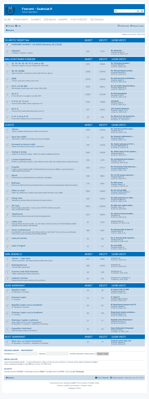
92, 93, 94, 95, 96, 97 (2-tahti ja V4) (28, 63)
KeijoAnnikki (122, 168)
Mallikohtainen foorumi (20, 59)
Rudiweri (121, 199)
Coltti (119, 330)
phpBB (73, 383)
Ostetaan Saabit (19, 297)
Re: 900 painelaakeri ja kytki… (122, 71)
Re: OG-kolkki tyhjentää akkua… (123, 86)
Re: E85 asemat (117, 182)
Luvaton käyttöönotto (21, 159)
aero (119, 130)
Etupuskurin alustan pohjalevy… (123, 312)
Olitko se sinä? (18, 190)
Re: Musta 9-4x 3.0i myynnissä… (123, 116)
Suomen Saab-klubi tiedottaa (25, 271)
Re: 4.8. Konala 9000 (118, 190)
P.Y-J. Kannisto (123, 278)
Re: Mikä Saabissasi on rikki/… (122, 198)
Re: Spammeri (116, 50)
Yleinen (15, 129)
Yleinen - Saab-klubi (21, 258)
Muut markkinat (15, 336)
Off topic (16, 205)
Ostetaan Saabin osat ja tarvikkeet (27, 312)
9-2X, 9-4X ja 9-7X (20, 116)
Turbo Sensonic (123, 118)
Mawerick (121, 87)
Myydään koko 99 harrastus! (121, 320)
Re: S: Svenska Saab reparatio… (123, 238)
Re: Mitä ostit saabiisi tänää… (122, 205)
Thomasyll (80, 371)
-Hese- (120, 161)
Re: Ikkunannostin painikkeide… (123, 78)
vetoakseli (115, 101)
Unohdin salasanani (77, 354)
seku (119, 239)
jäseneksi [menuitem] (50, 19)
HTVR (120, 95)
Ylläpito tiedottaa (17, 40)
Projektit (15, 167)
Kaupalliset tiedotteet (21, 328)
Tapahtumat (17, 214)
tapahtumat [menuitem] (20, 19)
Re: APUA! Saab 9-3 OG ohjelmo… (124, 151)
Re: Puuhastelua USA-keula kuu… (124, 167)
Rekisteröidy (27, 350)
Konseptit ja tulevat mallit (23, 144)
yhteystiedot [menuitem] (78, 19)
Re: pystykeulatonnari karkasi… (123, 159)
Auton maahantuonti (21, 230)
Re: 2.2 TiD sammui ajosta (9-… (123, 175)
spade (120, 80)
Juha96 (120, 306)
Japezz (120, 184)
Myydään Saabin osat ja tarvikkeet (27, 305)
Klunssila (121, 72)
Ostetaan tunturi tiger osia (121, 341)
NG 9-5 (15, 109)
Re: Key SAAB (116, 245)
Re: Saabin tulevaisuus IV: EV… (123, 144)
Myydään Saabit (19, 290)
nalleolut (120, 342)
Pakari (120, 138)
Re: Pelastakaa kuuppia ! (120, 63)
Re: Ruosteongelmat (119, 93)
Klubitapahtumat (19, 265)
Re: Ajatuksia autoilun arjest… (122, 129)
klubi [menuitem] (7, 19)
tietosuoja (97, 19)
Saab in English (18, 246)
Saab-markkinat (15, 285)
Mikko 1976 (122, 299)
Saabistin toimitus (20, 278)
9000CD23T (122, 146)
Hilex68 (120, 65)
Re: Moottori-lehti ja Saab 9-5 (122, 229)
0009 (119, 231)
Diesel (14, 175)
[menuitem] (18, 26)
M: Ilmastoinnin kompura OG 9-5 (123, 304)
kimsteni (120, 291)
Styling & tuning (19, 152)
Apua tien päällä (19, 137)
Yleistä (9, 124)
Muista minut (89, 354)
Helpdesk (16, 51)
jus (119, 271)
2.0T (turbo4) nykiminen (120, 108)
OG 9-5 (15, 94)
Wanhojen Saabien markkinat (25, 320)
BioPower (16, 183)
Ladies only (17, 221)
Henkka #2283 (123, 192)
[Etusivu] (13, 10)
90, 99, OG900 (18, 71)
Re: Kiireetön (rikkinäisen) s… (122, 136)
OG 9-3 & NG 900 (19, 86)
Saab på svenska (19, 238)
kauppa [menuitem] (62, 19)
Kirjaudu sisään (11, 350)
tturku (120, 52)
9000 (14, 78)
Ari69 (119, 103)
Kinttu (119, 221)
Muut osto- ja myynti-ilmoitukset (27, 341)
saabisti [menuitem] (36, 19)
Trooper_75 (122, 110)
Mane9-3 (121, 314)
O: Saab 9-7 (115, 297)
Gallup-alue (17, 198)
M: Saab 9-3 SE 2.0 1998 (120, 289)
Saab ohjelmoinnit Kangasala (122, 328)
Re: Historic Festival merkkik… (122, 214)
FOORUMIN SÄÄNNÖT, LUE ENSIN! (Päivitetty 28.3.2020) (37, 44)
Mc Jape (121, 321)
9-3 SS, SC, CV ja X (20, 101)
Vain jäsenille (13, 254)
